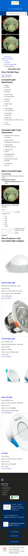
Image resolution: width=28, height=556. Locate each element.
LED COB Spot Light (8, 339)
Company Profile (7, 488)
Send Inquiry (7, 57)
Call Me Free (15, 541)
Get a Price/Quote (6, 75)
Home (6, 60)
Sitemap (5, 494)
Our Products (6, 490)
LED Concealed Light (10, 64)
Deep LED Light (6, 397)
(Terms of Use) (16, 549)
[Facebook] (2, 480)
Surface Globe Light (8, 283)
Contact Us (5, 492)
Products (7, 62)
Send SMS (15, 536)
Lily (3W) (4, 453)
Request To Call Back (7, 59)
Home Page (5, 485)
